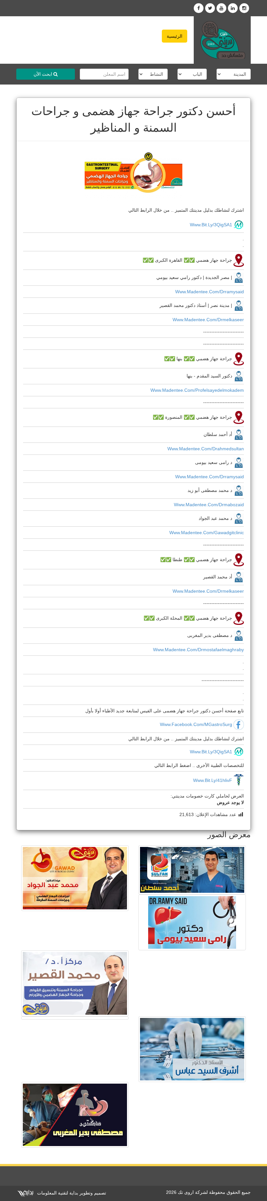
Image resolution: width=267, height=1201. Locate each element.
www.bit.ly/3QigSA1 (211, 224)
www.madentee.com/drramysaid (209, 291)
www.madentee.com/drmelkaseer (208, 319)
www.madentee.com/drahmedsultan (205, 448)
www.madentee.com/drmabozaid (209, 504)
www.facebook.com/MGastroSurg (196, 724)
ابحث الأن (43, 74)
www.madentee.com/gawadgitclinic (206, 532)
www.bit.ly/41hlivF (212, 780)
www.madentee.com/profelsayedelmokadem (197, 390)
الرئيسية (174, 36)
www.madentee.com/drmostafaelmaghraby (198, 649)
